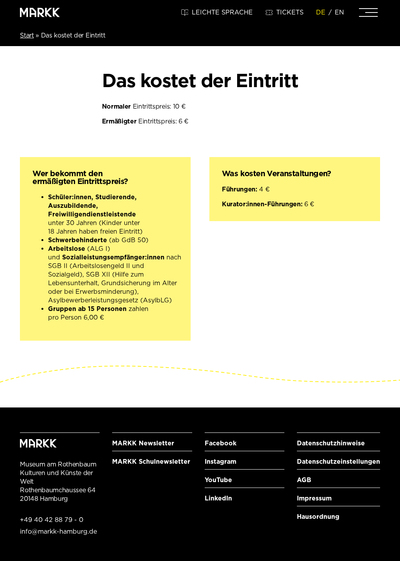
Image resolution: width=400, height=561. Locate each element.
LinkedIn (218, 498)
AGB (304, 480)
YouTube (218, 480)
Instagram (220, 461)
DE (320, 12)
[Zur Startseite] (40, 12)
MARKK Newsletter (143, 443)
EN (339, 12)
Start (27, 35)
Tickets (290, 12)
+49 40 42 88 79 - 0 (51, 519)
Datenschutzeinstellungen (338, 461)
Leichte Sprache (222, 12)
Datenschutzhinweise (331, 443)
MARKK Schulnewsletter (151, 461)
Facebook (220, 443)
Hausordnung (318, 516)
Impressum (314, 498)
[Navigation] (368, 12)
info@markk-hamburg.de (58, 531)
